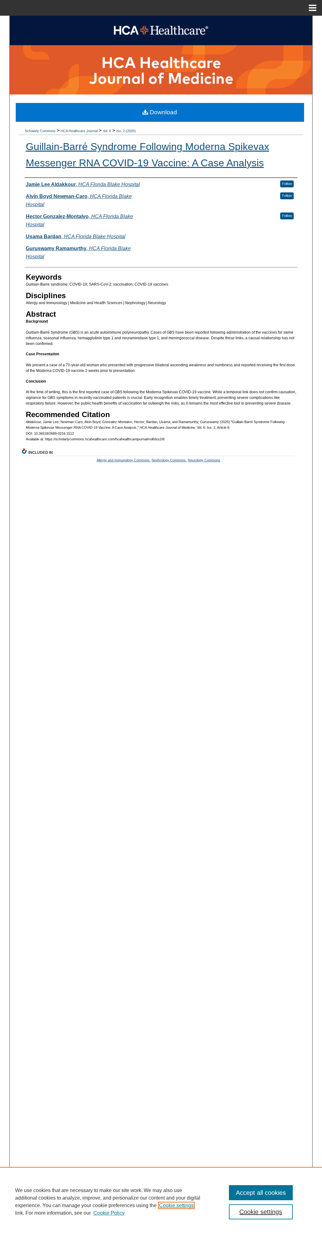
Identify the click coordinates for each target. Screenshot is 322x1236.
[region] (161, 1201)
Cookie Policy (109, 1213)
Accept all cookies (261, 1192)
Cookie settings (176, 1205)
